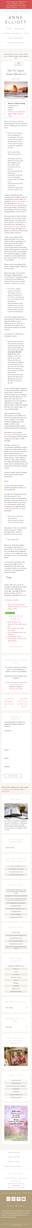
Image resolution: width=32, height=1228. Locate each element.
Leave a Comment (16, 646)
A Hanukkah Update (16, 911)
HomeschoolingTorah (8, 1217)
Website (7, 766)
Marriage (16, 983)
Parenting (16, 985)
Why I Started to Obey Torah (16, 869)
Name (6, 750)
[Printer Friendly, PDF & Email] (10, 613)
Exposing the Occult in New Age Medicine (16, 895)
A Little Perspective (16, 1080)
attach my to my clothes (15, 226)
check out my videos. (16, 689)
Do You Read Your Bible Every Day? (16, 908)
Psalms (16, 971)
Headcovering (16, 932)
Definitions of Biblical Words (16, 966)
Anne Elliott (16, 19)
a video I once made (18, 201)
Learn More (16, 1185)
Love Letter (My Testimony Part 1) (16, 866)
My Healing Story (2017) (16, 938)
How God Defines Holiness (16, 941)
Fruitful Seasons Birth (16, 1097)
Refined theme (22, 1224)
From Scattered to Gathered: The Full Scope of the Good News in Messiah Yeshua (16, 891)
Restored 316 (16, 1225)
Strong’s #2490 (10, 434)
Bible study (15, 79)
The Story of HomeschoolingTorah (16, 935)
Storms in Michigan (16, 914)
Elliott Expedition (12, 1213)
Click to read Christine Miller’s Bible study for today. (16, 114)
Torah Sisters (16, 1091)
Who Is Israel (24, 1213)
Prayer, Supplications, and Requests (16, 903)
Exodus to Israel (6, 1215)
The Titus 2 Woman (16, 977)
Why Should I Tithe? (16, 905)
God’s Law (16, 968)
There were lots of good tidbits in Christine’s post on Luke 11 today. (17, 606)
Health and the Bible (16, 991)
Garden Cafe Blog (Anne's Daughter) (16, 1086)
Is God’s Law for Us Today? (16, 874)
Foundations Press (19, 1215)
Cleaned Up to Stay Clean (16, 943)
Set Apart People (16, 1083)
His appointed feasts (13, 508)
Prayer (16, 980)
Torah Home (16, 1089)
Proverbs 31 (16, 974)
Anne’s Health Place (17, 1211)
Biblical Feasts (16, 988)
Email (6, 758)
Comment (8, 730)
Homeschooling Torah (16, 1094)
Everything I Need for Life (16, 917)
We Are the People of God (16, 871)
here (10, 283)
